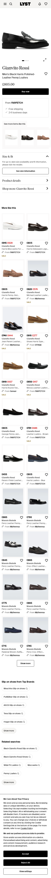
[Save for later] (46, 74)
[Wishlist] (46, 4)
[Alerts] (39, 4)
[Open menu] (5, 4)
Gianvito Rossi (15, 68)
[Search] (10, 4)
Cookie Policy (26, 828)
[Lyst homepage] (25, 4)
